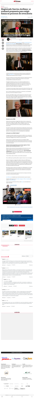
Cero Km (22, 388)
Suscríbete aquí (8, 177)
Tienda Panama (17, 388)
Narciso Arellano (18, 207)
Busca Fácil (17, 386)
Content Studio (6, 386)
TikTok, (24, 178)
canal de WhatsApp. (12, 179)
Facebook (28, 178)
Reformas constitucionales (24, 207)
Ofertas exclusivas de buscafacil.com (28, 240)
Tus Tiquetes (11, 386)
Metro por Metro (6, 388)
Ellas (22, 384)
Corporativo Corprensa (6, 384)
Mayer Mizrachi (11, 74)
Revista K (27, 384)
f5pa (28, 386)
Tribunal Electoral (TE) (12, 207)
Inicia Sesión (17, 3)
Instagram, (21, 178)
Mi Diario (17, 384)
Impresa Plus (11, 389)
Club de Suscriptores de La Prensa (22, 386)
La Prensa (12, 384)
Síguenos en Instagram (18, 211)
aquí (22, 181)
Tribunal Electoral (19, 42)
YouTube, (17, 178)
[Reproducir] (8, 39)
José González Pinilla (4, 16)
